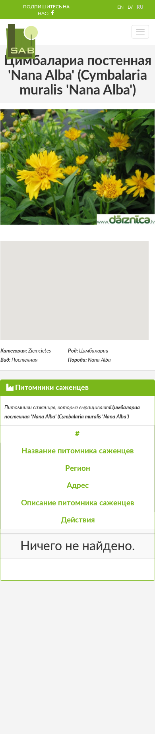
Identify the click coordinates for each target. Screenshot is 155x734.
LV (130, 7)
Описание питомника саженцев (77, 503)
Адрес (78, 485)
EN (120, 7)
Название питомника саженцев (77, 451)
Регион (77, 468)
